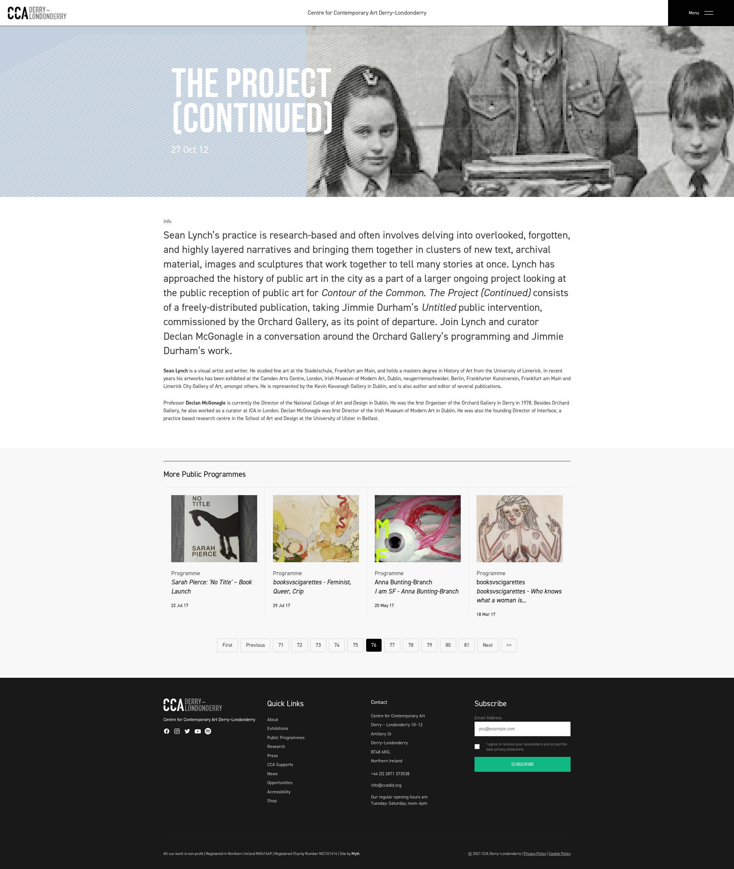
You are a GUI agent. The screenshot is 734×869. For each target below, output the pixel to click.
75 (355, 645)
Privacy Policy (535, 853)
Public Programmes (285, 738)
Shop (272, 801)
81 (466, 645)
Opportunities (279, 783)
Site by (350, 853)
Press (272, 756)
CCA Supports (280, 764)
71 (281, 645)
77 (392, 645)
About (272, 719)
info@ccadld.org (386, 785)
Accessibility (278, 792)
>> (509, 645)
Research (276, 746)
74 (336, 645)
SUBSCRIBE (522, 764)
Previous (255, 645)
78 (410, 645)
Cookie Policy (560, 853)
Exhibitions (277, 728)
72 (299, 645)
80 (448, 645)
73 (318, 645)
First (227, 645)
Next (488, 645)
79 (429, 645)
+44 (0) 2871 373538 (390, 774)
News (272, 774)
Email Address (488, 718)
